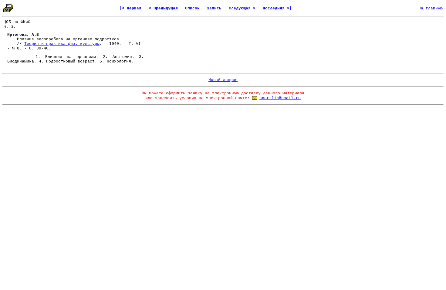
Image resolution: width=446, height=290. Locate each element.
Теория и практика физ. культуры (62, 44)
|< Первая (130, 8)
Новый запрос (223, 80)
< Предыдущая (163, 8)
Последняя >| (277, 8)
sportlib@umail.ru (280, 98)
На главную (430, 8)
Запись (214, 8)
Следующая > (242, 8)
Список (192, 8)
